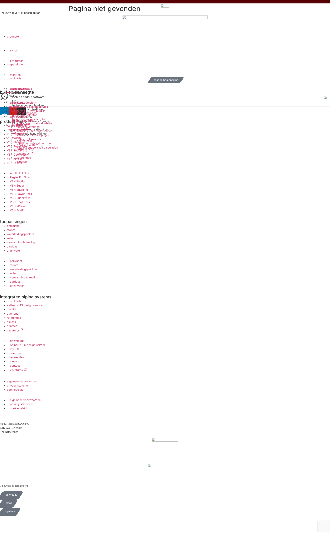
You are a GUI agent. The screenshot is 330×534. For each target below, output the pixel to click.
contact (17, 137)
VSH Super (17, 185)
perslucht (13, 226)
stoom (11, 230)
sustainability (21, 124)
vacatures (19, 129)
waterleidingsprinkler (20, 234)
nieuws (11, 322)
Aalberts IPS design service (24, 305)
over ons (12, 313)
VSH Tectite (17, 181)
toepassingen (13, 221)
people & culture (27, 145)
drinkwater (14, 250)
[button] (165, 50)
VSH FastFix (18, 210)
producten (13, 36)
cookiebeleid (15, 389)
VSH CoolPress (20, 202)
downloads (14, 301)
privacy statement (18, 385)
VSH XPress (17, 206)
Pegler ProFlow (20, 177)
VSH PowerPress (21, 193)
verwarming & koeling (21, 242)
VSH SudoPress (20, 198)
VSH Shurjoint (19, 189)
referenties (19, 133)
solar (10, 238)
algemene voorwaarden (22, 381)
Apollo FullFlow (20, 173)
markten (12, 50)
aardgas (12, 246)
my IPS (11, 309)
